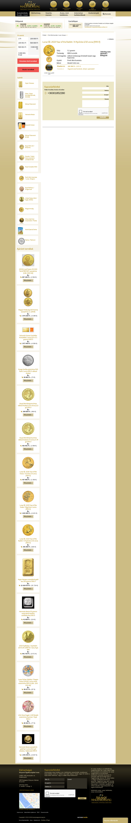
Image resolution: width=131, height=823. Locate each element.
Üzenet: (107, 99)
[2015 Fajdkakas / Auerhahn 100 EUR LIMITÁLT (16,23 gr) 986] (28, 642)
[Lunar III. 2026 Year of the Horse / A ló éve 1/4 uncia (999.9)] (28, 468)
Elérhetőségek (25, 770)
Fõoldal (44, 35)
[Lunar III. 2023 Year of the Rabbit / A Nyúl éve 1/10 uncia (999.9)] (28, 535)
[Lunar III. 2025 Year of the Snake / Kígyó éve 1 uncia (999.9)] (28, 502)
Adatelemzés (37, 820)
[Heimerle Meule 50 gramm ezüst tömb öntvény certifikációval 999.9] (28, 608)
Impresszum (20, 812)
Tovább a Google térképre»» (27, 809)
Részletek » (28, 280)
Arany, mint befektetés (64, 14)
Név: (107, 86)
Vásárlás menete (49, 14)
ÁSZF (38, 812)
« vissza (110, 39)
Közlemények (94, 13)
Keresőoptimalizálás (24, 820)
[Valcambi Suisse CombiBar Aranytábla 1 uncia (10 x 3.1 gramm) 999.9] (28, 332)
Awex (31, 820)
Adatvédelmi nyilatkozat (30, 812)
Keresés (108, 14)
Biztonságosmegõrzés (105, 9)
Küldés (82, 798)
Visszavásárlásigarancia (66, 9)
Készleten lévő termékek (28, 61)
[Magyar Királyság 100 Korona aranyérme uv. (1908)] (28, 306)
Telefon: (106, 90)
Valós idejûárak (79, 9)
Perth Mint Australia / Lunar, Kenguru (57, 35)
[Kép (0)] (49, 56)
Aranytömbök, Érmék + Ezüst (22, 14)
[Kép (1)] (49, 62)
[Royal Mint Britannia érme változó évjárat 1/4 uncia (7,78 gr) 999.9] (28, 434)
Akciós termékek (28, 69)
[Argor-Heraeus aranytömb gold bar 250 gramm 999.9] (28, 576)
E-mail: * (106, 94)
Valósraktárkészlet (92, 9)
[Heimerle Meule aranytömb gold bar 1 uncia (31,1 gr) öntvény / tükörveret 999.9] (28, 743)
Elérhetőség (35, 13)
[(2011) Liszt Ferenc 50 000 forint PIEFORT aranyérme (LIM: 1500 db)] (28, 266)
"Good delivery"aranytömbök (53, 9)
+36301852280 (56, 93)
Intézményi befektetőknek (79, 14)
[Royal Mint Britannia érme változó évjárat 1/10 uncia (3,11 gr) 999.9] (28, 400)
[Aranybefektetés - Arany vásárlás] (29, 11)
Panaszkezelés (44, 812)
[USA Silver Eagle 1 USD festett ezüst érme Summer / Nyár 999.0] (28, 712)
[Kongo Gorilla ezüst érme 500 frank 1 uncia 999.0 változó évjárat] (28, 366)
